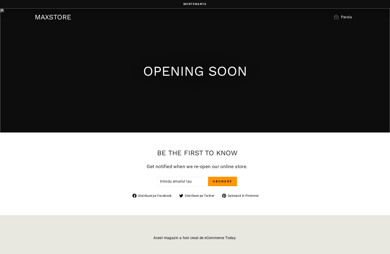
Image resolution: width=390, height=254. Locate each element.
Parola (346, 17)
